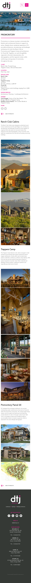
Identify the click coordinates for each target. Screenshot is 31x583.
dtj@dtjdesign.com (15, 522)
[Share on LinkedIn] (5, 108)
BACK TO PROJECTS (9, 485)
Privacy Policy (9, 574)
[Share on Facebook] (2, 108)
